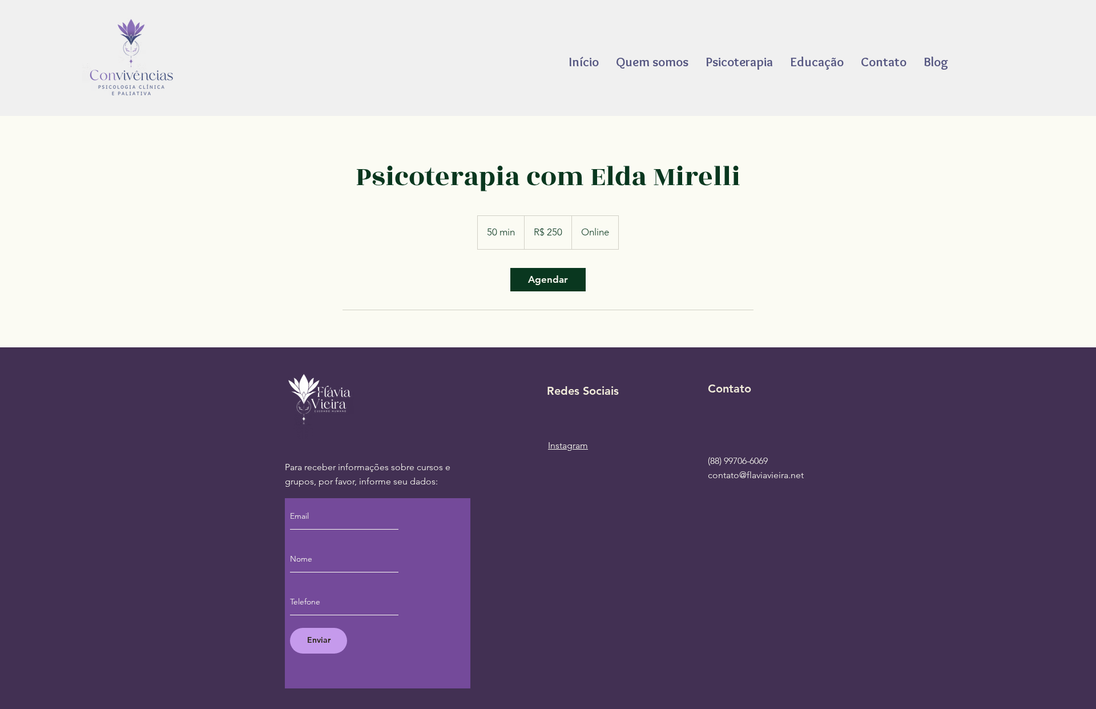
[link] (548, 279)
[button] (816, 61)
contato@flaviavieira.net (756, 475)
